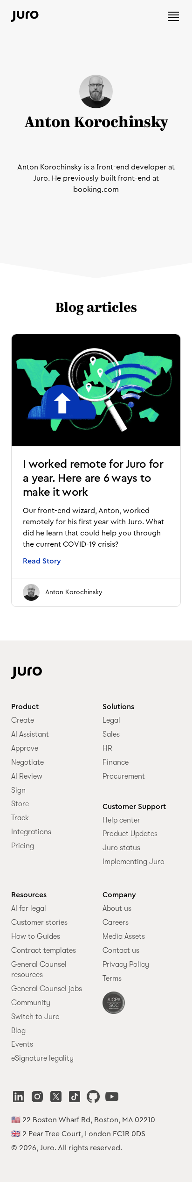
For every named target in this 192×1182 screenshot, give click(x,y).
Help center (121, 820)
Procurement (124, 776)
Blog (18, 1031)
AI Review (26, 776)
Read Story (42, 561)
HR (107, 748)
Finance (116, 762)
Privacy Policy (126, 964)
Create (22, 720)
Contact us (121, 950)
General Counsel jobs (46, 989)
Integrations (31, 832)
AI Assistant (30, 734)
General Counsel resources (39, 969)
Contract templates (43, 950)
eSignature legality (42, 1058)
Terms (112, 978)
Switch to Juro (35, 1017)
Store (20, 804)
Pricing (22, 846)
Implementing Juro (134, 862)
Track (20, 818)
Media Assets (124, 936)
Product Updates (130, 834)
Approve (24, 748)
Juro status (121, 848)
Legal (111, 720)
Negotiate (27, 762)
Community (30, 1003)
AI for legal (28, 908)
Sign (18, 790)
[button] (173, 16)
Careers (116, 922)
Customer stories (39, 922)
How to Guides (35, 936)
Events (22, 1044)
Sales (111, 734)
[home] (25, 16)
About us (117, 908)
